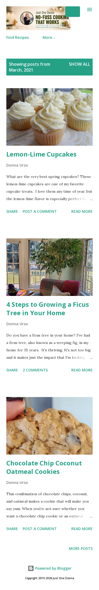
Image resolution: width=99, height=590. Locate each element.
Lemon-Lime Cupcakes (41, 154)
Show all (79, 64)
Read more (82, 211)
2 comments (35, 369)
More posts (81, 548)
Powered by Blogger (53, 568)
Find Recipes (17, 37)
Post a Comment (40, 211)
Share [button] (12, 211)
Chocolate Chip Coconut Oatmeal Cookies (44, 467)
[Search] (72, 11)
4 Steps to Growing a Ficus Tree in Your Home (47, 308)
